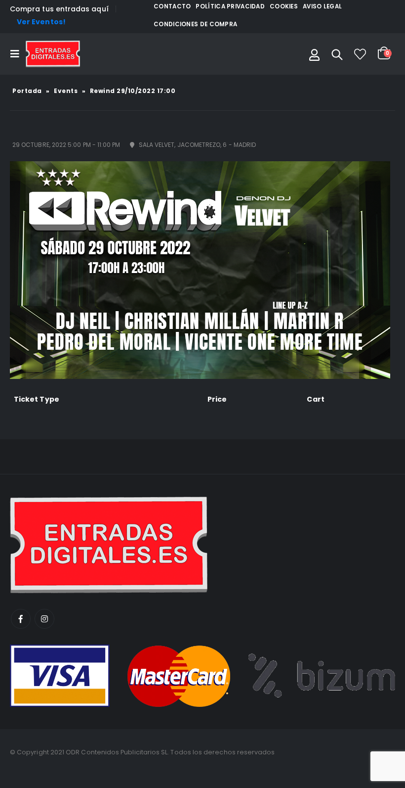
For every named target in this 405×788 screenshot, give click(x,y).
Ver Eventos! (41, 22)
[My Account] (314, 53)
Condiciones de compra (195, 24)
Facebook (21, 619)
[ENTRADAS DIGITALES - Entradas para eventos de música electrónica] (53, 54)
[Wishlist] (360, 54)
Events (66, 91)
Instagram (44, 619)
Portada (27, 91)
